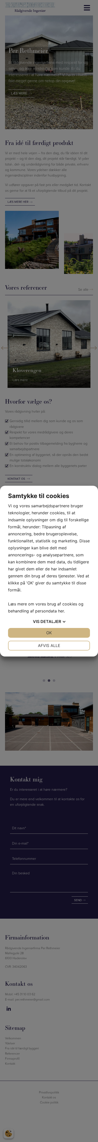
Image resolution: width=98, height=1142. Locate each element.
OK (49, 632)
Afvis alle (49, 645)
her (61, 610)
